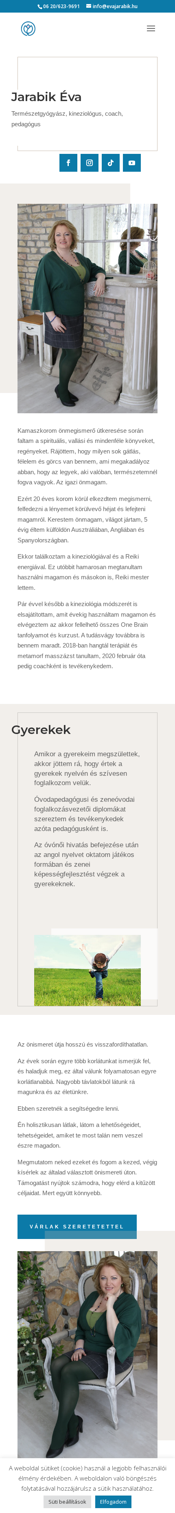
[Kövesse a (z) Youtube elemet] (132, 163)
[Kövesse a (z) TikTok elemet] (111, 163)
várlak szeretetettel (77, 1227)
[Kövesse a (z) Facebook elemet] (68, 163)
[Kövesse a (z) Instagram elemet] (89, 163)
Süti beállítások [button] (67, 1501)
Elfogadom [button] (113, 1501)
